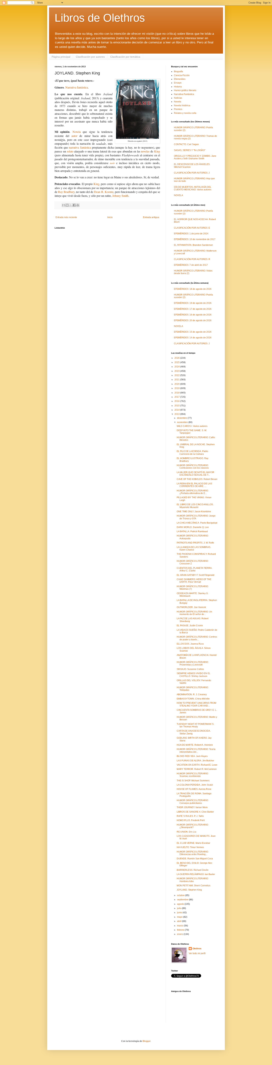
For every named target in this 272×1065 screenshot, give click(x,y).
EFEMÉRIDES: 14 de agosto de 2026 (192, 337)
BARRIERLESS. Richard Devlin (193, 870)
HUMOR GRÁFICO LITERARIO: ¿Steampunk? (193, 826)
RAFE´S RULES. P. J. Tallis (190, 816)
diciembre (182, 418)
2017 (177, 397)
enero (180, 934)
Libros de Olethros (100, 18)
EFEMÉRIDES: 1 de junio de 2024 (191, 233)
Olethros (197, 948)
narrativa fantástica (80, 147)
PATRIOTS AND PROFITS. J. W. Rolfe (195, 542)
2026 (177, 358)
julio (179, 908)
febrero (181, 930)
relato (70, 151)
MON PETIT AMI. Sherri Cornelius (193, 885)
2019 (177, 388)
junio (180, 912)
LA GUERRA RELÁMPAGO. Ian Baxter (196, 874)
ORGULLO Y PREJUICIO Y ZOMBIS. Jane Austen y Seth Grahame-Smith (195, 157)
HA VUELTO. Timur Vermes (190, 847)
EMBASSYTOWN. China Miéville (193, 698)
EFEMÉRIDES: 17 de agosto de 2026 (192, 309)
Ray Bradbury (66, 192)
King (157, 151)
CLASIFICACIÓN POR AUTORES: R (192, 259)
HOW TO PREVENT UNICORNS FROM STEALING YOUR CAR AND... (196, 704)
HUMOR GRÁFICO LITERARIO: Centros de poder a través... (197, 638)
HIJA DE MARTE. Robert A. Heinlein (195, 745)
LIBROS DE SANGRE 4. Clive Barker (195, 812)
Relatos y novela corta (185, 113)
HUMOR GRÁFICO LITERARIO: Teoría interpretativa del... (196, 750)
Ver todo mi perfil (197, 953)
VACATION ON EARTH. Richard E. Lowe (197, 765)
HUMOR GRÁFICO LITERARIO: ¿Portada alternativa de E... (193, 492)
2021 (177, 379)
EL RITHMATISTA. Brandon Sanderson (193, 245)
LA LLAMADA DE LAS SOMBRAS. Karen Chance (194, 548)
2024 (177, 366)
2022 (177, 375)
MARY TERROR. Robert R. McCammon (197, 769)
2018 (177, 392)
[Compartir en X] (71, 205)
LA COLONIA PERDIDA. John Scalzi (195, 785)
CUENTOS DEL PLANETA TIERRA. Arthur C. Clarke (194, 569)
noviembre (182, 422)
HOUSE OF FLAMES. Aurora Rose (194, 789)
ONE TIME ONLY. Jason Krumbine (194, 511)
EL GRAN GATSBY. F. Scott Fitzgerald (195, 575)
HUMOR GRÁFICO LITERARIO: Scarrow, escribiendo (193, 774)
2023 (177, 371)
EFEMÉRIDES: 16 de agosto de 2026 (192, 314)
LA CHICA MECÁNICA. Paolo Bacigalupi (197, 523)
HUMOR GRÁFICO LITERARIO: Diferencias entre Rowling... (193, 853)
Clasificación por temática (125, 56)
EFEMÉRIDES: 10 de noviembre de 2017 (194, 239)
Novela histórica (182, 105)
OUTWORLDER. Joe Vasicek (191, 607)
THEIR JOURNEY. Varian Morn (192, 807)
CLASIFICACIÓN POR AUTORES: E (192, 228)
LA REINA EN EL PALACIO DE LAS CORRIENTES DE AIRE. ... (194, 485)
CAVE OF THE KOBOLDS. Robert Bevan (197, 479)
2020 (177, 384)
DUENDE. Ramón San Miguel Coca (195, 858)
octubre (181, 895)
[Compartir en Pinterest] (78, 205)
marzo (180, 925)
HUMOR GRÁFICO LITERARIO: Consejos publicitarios (193, 801)
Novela (77, 132)
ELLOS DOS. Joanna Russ (190, 644)
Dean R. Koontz (103, 192)
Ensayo (178, 82)
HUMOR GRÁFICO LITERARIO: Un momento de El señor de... (194, 613)
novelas (145, 151)
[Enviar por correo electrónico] (64, 205)
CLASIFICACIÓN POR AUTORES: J (192, 172)
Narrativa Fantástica (184, 94)
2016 (177, 401)
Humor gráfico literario (185, 90)
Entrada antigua (151, 217)
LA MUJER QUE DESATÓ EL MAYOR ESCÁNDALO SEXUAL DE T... (195, 473)
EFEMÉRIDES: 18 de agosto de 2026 (192, 289)
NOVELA (178, 195)
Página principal (61, 56)
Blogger (146, 1041)
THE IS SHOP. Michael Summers (193, 780)
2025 (177, 362)
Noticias (178, 98)
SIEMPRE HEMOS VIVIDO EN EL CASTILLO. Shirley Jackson (193, 674)
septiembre (183, 899)
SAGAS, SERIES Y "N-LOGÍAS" (189, 150)
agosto (180, 904)
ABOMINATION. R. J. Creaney (192, 694)
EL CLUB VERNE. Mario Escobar (193, 843)
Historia (178, 86)
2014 (177, 410)
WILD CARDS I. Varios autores (192, 426)
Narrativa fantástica (76, 87)
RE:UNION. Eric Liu (186, 831)
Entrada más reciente (66, 217)
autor (74, 136)
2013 (177, 414)
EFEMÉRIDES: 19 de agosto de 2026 (192, 303)
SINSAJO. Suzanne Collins (190, 669)
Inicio (110, 217)
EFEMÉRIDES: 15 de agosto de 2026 (192, 332)
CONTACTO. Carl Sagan (186, 144)
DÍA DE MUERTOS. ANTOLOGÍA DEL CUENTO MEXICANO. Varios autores (192, 188)
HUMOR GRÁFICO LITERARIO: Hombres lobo (193, 879)
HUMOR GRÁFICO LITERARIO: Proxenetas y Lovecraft (193, 663)
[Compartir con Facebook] (74, 205)
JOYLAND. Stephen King (189, 890)
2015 (177, 405)
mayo (180, 917)
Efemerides (179, 79)
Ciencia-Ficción (182, 75)
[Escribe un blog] (67, 205)
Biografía (178, 71)
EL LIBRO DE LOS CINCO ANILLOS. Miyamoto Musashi (195, 505)
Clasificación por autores (90, 56)
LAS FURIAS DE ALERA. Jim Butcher (195, 760)
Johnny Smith (120, 196)
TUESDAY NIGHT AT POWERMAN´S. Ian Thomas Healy (195, 725)
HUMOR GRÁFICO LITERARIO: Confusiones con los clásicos (193, 466)
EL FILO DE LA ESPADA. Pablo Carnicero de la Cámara (192, 452)
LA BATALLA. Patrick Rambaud (192, 531)
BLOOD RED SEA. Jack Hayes (192, 756)
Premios (178, 109)
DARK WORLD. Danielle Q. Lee (193, 527)
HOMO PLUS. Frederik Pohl (191, 820)
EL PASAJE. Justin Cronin (190, 625)
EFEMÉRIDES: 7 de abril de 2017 (191, 265)
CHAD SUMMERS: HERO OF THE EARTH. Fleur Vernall (194, 580)
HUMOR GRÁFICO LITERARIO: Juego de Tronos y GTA (196, 517)
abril (179, 921)
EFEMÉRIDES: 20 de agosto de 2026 (192, 320)
